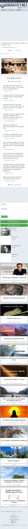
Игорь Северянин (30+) (10, 120)
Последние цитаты (14, 518)
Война (8, 53)
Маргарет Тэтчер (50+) (9, 138)
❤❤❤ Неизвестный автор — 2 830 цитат (14, 511)
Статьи (6, 1)
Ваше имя (3, 204)
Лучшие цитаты (14, 221)
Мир (2, 53)
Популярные (11, 10)
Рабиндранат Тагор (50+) (10, 180)
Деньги (4, 53)
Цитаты (2, 1)
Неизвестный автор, (10, 47)
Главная (2, 511)
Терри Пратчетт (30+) (9, 130)
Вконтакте (15, 522)
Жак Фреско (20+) (8, 91)
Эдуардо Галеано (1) (9, 173)
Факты (10, 1)
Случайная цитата (15, 225)
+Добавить (4, 10)
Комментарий (4, 208)
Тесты (14, 1)
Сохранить (4, 216)
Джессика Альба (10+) (9, 100)
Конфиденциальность (14, 516)
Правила (14, 515)
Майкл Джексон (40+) (9, 149)
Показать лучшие (14, 81)
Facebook (15, 521)
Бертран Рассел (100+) (10, 160)
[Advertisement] (14, 26)
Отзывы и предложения (14, 519)
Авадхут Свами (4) (9, 109)
